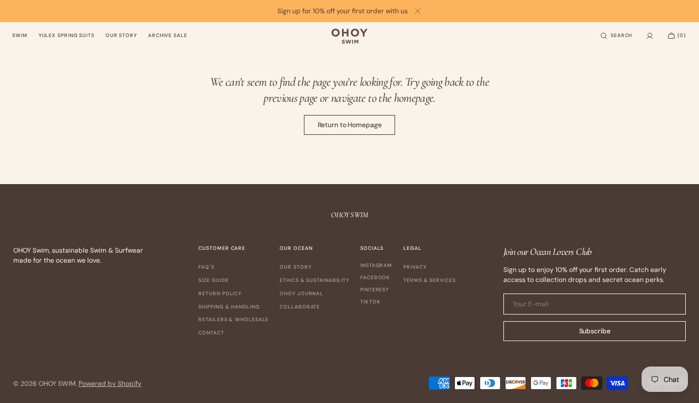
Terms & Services (429, 280)
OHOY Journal (301, 293)
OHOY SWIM (57, 383)
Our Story (295, 267)
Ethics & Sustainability (314, 280)
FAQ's (206, 267)
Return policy (219, 293)
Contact (211, 332)
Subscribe (595, 331)
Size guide (213, 280)
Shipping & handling (228, 306)
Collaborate (300, 306)
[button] (616, 36)
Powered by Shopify (109, 383)
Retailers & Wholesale (233, 319)
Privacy (414, 267)
